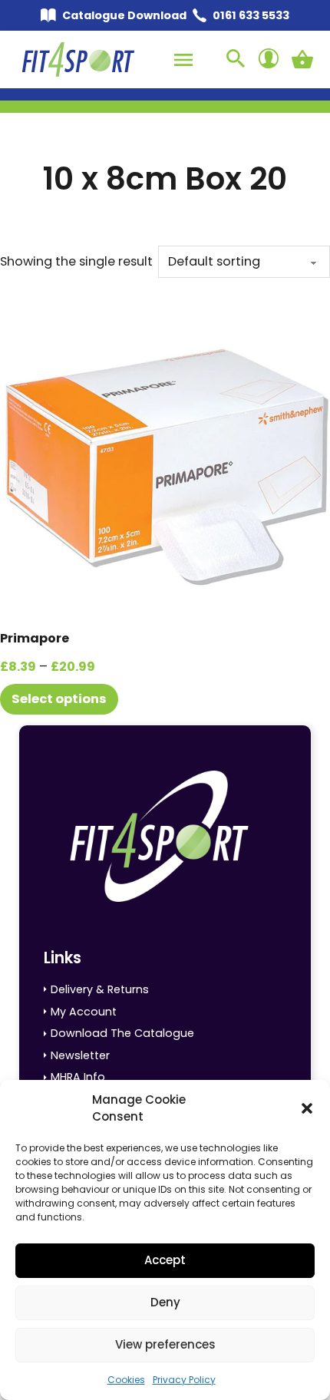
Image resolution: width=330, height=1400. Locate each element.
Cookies (126, 1379)
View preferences (165, 1344)
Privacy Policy (184, 1379)
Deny (165, 1302)
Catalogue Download (124, 15)
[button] (307, 1108)
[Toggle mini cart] (302, 59)
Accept (165, 1260)
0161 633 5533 (251, 15)
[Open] (183, 60)
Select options (59, 699)
